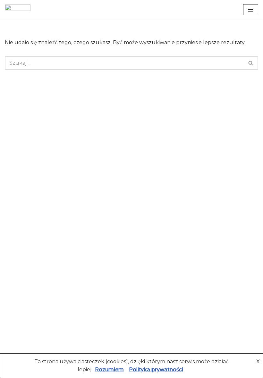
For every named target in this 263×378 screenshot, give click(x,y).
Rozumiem (109, 369)
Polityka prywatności (156, 369)
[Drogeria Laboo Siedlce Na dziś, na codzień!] (17, 9)
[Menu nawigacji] (250, 9)
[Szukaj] (251, 63)
